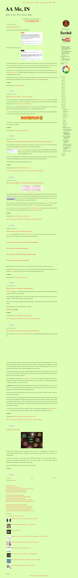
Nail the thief (9, 111)
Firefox (19, 194)
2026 (63, 78)
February (64, 124)
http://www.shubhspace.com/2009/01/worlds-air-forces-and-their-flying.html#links (23, 318)
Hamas (14, 70)
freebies (21, 277)
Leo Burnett (27, 416)
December (65, 109)
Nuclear (32, 2)
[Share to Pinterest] (13, 90)
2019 (63, 89)
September (65, 115)
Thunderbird (20, 144)
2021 (63, 85)
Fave (54, 2)
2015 (63, 96)
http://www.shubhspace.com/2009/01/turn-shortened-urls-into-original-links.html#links (24, 219)
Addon (23, 167)
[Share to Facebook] (12, 90)
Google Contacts (21, 149)
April (64, 120)
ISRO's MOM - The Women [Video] (13, 487)
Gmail (46, 144)
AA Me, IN (18, 9)
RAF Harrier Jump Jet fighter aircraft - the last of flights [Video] (22, 565)
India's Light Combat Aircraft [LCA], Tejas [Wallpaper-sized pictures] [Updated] (26, 559)
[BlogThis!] (10, 90)
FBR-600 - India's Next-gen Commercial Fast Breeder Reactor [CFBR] (19, 499)
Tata (17, 416)
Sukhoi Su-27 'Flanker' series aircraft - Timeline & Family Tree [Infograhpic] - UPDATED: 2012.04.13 (30, 536)
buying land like (42, 99)
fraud (27, 130)
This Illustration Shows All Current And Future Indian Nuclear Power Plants (20, 501)
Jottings (42, 2)
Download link (9, 309)
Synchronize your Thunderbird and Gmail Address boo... (67, 133)
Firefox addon (35, 210)
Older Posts (55, 478)
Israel (18, 85)
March (64, 122)
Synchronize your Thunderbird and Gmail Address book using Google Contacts (29, 141)
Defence (37, 2)
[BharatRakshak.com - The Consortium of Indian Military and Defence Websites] (66, 26)
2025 (63, 80)
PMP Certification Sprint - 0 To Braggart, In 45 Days (21, 547)
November (65, 111)
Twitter (18, 63)
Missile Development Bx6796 (65, 57)
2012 (63, 102)
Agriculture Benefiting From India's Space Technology (16, 491)
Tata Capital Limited (21, 333)
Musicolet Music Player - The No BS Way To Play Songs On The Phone (24, 518)
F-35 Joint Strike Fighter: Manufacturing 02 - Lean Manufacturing (23, 524)
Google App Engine (47, 203)
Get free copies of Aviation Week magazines (19, 231)
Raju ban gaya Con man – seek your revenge (19, 96)
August (64, 116)
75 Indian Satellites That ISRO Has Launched (66, 59)
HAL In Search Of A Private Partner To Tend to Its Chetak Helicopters (19, 507)
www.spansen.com (32, 20)
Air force (15, 315)
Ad (18, 416)
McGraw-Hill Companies (28, 234)
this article (12, 271)
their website (53, 198)
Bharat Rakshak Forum (66, 29)
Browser (15, 216)
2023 (63, 82)
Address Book (27, 167)
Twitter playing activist (13, 27)
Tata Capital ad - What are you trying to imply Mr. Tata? (22, 331)
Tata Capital (33, 416)
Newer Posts (9, 478)
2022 (63, 84)
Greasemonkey (17, 208)
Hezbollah (36, 79)
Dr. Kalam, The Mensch (11, 485)
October (64, 113)
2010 (63, 106)
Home (24, 2)
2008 (63, 153)
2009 (63, 107)
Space (28, 2)
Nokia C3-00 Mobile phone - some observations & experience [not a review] (25, 542)
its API (34, 205)
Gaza (23, 85)
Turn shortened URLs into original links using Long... (67, 137)
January (64, 126)
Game (15, 130)
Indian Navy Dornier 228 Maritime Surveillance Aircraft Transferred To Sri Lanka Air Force (66, 48)
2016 (63, 95)
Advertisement (22, 416)
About (45, 2)
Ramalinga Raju (22, 130)
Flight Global (9, 291)
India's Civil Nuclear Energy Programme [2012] (15, 495)
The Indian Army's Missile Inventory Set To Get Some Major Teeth (19, 509)
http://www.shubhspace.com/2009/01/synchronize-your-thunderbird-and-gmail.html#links (24, 170)
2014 (63, 98)
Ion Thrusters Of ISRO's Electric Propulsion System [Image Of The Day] (20, 488)
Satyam (17, 130)
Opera (22, 198)
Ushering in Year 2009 (13, 429)
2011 (63, 104)
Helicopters (23, 315)
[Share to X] (11, 90)
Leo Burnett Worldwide (28, 378)
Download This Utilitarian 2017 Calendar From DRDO (17, 504)
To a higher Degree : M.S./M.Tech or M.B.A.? (15, 516)
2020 (63, 87)
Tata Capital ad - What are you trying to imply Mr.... (67, 148)
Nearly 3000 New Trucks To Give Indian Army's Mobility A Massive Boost (20, 510)
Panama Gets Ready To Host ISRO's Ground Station (16, 490)
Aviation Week (9, 234)
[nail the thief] (32, 119)
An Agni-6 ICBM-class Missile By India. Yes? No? (16, 498)
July (64, 118)
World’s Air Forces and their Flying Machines (19, 288)
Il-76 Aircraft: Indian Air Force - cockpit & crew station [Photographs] (24, 553)
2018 (63, 91)
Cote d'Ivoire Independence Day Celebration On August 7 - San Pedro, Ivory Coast (66, 53)
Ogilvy (49, 408)
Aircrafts (19, 315)
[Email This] (9, 90)
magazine (25, 277)
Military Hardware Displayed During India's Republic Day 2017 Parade (20, 506)
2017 (63, 93)
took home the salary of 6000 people (24, 103)
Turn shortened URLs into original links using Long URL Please (25, 183)
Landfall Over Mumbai (15, 530)
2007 (63, 155)
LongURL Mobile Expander (35, 208)
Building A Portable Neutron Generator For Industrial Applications (19, 496)
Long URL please (26, 216)
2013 (63, 100)
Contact (50, 2)
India (15, 416)
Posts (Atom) (13, 480)
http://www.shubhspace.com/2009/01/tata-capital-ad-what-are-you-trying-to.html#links (24, 419)
